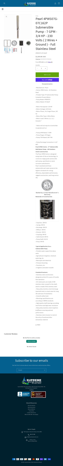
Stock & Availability (31, 407)
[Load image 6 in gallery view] (14, 50)
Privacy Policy (31, 410)
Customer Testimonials (31, 412)
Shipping (38, 59)
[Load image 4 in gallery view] (28, 43)
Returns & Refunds (31, 409)
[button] (4, 3)
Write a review (31, 341)
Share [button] (38, 324)
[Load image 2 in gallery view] (14, 43)
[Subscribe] (44, 370)
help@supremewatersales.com (32, 436)
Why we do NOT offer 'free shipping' (31, 414)
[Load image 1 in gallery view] (7, 43)
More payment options (47, 83)
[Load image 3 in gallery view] (21, 43)
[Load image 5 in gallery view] (7, 50)
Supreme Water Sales (28, 462)
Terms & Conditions (31, 405)
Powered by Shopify (38, 462)
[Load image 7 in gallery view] (21, 50)
